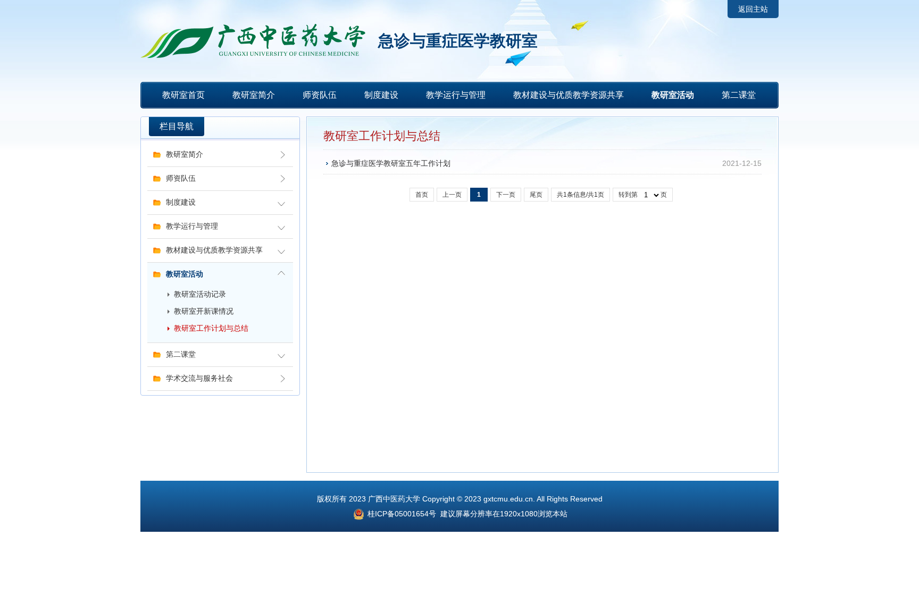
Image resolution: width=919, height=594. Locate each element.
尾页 (536, 194)
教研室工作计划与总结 (211, 328)
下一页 (505, 194)
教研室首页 (183, 94)
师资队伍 (320, 94)
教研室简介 (253, 94)
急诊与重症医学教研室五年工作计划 (390, 163)
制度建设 (381, 94)
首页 (421, 194)
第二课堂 (739, 94)
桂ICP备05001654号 (400, 513)
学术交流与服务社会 (199, 378)
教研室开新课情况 (203, 311)
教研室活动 (672, 94)
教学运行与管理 (456, 94)
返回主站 (753, 9)
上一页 (452, 194)
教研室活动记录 (200, 294)
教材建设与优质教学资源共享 (568, 94)
